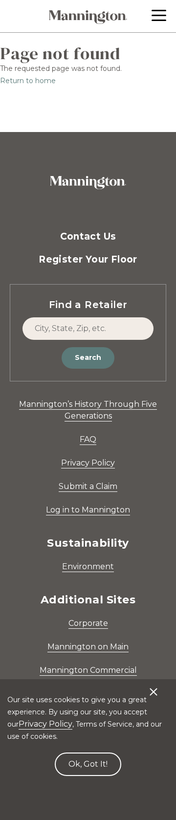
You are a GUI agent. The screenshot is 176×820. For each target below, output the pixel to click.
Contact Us (88, 236)
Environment (88, 566)
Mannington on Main (88, 646)
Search (88, 357)
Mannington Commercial (88, 670)
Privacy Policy (88, 462)
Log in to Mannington (88, 509)
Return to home (28, 80)
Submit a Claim (88, 486)
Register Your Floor (88, 259)
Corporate (88, 623)
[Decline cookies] (153, 687)
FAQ (88, 439)
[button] (159, 15)
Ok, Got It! (88, 764)
